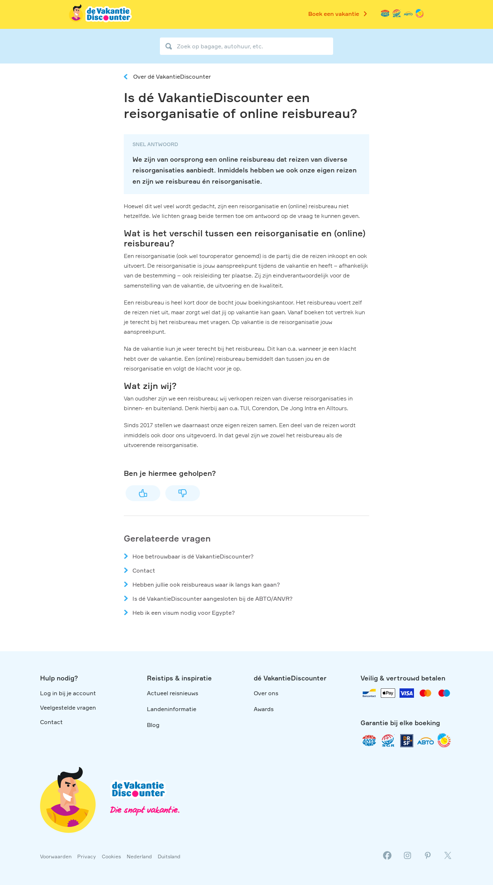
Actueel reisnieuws (172, 693)
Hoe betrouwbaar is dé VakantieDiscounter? (193, 556)
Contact (143, 570)
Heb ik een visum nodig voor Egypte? (183, 612)
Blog (153, 724)
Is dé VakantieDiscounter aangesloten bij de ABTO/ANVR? (212, 598)
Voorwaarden (55, 856)
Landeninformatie (171, 709)
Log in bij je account (68, 693)
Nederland (139, 856)
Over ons (266, 693)
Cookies (111, 856)
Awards (264, 709)
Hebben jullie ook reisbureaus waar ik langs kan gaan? (206, 584)
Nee (182, 493)
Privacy (86, 856)
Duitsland (169, 856)
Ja (143, 493)
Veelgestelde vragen (68, 707)
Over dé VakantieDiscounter (172, 76)
